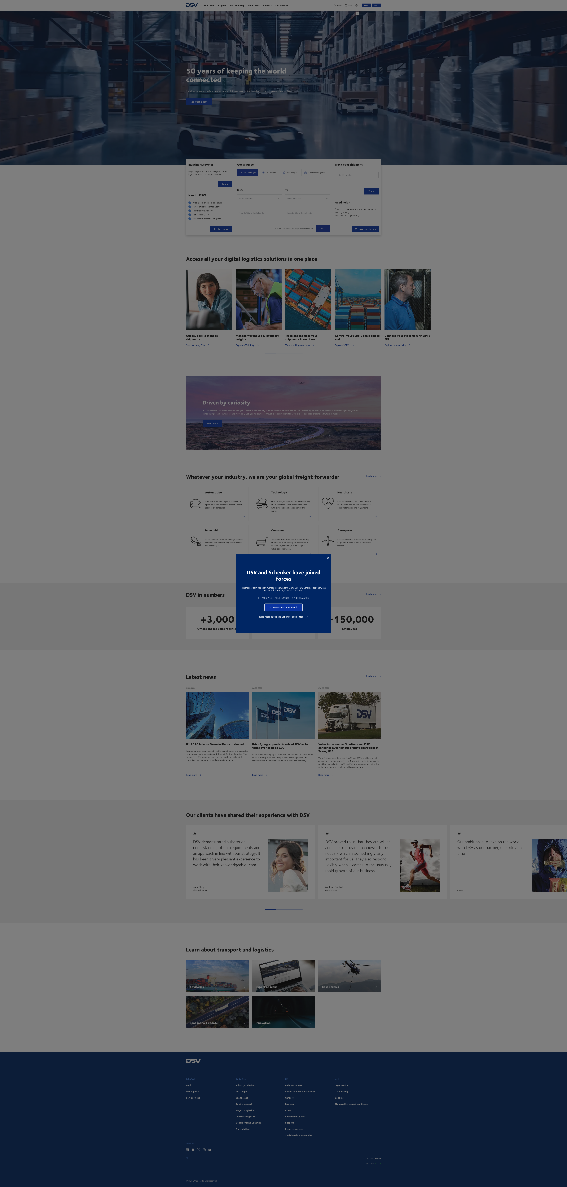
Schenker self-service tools (283, 607)
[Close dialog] (327, 558)
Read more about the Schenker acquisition (281, 616)
